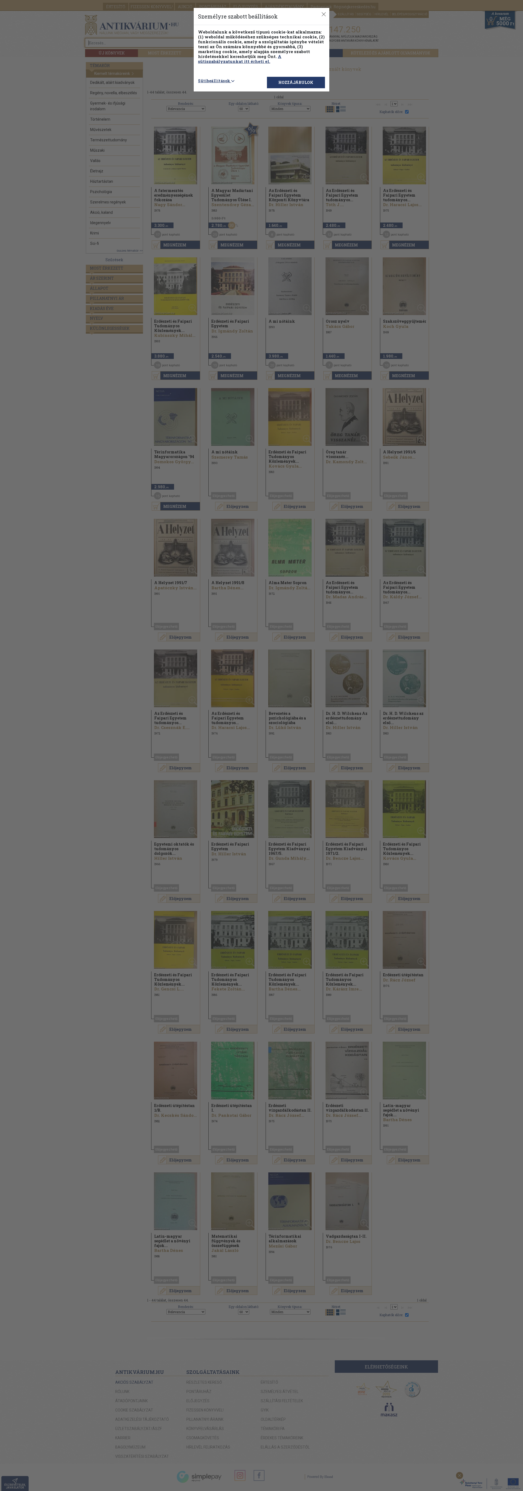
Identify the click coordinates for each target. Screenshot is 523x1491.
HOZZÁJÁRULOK (295, 82)
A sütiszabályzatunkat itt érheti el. (239, 59)
